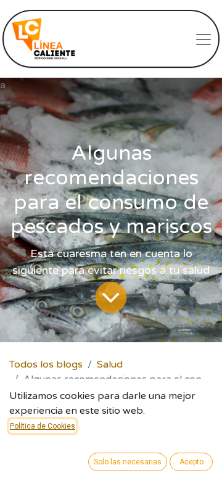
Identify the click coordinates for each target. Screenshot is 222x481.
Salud (110, 364)
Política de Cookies (42, 426)
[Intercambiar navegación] (203, 38)
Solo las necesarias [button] (128, 462)
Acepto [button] (191, 462)
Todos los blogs (46, 364)
